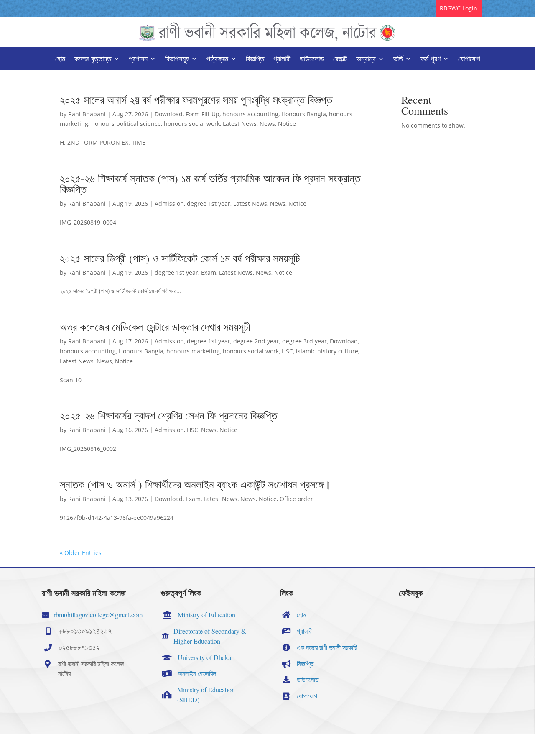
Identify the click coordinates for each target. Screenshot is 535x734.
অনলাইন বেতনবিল (197, 673)
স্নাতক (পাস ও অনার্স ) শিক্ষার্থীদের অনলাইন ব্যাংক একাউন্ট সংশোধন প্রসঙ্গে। (195, 484)
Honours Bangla (303, 114)
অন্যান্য (366, 60)
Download (169, 114)
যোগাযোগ (469, 60)
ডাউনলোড (312, 60)
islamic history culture (327, 351)
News (267, 124)
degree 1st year (208, 203)
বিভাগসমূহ (177, 60)
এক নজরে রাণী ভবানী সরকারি (327, 647)
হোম (60, 60)
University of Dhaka (204, 657)
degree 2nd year (256, 341)
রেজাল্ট (340, 60)
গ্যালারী (281, 60)
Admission (169, 203)
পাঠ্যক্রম (217, 60)
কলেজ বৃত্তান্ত (92, 60)
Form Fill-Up (202, 114)
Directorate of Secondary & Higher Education (209, 636)
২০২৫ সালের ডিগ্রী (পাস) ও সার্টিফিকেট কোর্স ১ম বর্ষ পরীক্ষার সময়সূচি (180, 258)
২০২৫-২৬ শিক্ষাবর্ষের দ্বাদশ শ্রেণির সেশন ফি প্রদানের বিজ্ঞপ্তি (168, 415)
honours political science (126, 124)
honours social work (192, 124)
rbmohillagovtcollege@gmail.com (98, 614)
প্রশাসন (138, 60)
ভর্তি (398, 60)
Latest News (240, 124)
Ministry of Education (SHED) (206, 694)
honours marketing (193, 351)
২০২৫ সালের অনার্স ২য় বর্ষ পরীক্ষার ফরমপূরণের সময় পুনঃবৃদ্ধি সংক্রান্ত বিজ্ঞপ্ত (196, 99)
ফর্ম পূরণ (430, 60)
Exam (208, 272)
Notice (287, 124)
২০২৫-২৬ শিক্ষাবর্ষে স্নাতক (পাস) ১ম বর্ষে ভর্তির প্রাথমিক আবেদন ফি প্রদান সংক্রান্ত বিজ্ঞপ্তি (210, 183)
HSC (287, 351)
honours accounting (250, 114)
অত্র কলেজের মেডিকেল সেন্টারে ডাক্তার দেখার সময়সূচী (155, 327)
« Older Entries (81, 553)
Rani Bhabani (87, 114)
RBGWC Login (458, 8)
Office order (296, 499)
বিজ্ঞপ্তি (255, 60)
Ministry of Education (206, 614)
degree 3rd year (304, 341)
